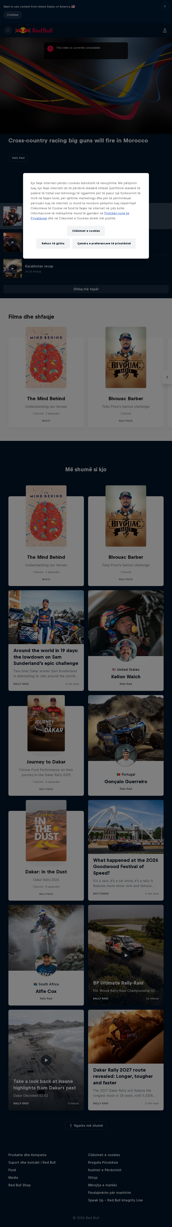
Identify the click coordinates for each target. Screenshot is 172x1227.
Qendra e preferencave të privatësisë (104, 243)
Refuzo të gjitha (53, 243)
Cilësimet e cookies (86, 230)
